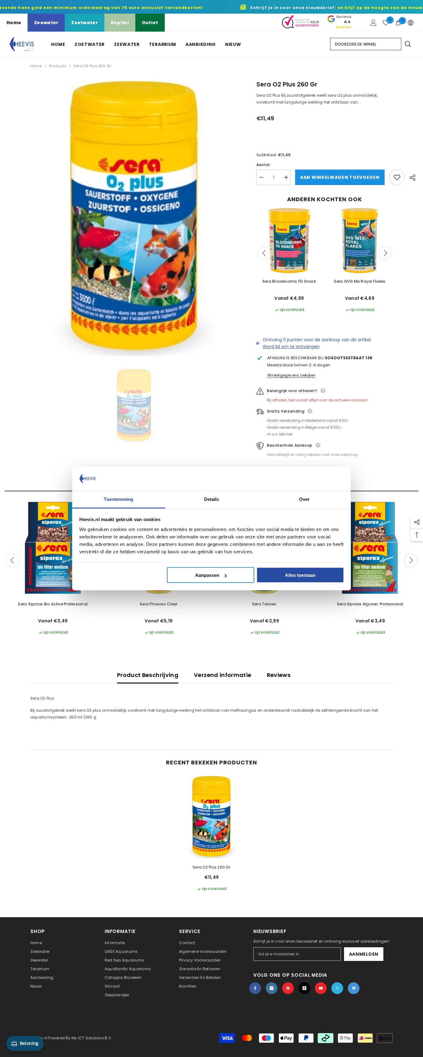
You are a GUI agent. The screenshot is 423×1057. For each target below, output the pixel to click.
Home (14, 23)
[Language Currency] (411, 23)
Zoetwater (84, 23)
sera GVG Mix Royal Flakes (359, 281)
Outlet (150, 23)
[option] (134, 219)
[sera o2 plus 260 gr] (211, 817)
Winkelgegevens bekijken (291, 375)
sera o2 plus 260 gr (211, 867)
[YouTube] (321, 988)
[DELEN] (410, 177)
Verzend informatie (222, 675)
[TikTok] (304, 988)
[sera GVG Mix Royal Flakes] (360, 241)
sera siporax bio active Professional (53, 604)
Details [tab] (211, 499)
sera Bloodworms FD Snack (289, 281)
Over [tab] (304, 499)
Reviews (279, 675)
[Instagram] (271, 988)
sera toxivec (264, 604)
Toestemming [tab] (118, 499)
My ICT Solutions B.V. (92, 1038)
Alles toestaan (300, 575)
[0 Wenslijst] (386, 23)
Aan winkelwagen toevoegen (340, 177)
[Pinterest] (288, 988)
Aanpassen (207, 575)
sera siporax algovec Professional (370, 604)
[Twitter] (337, 988)
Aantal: (263, 164)
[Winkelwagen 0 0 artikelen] (398, 23)
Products (57, 66)
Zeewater (46, 23)
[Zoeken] (407, 44)
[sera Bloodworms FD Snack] (289, 241)
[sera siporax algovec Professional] (370, 548)
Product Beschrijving (147, 675)
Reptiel (120, 23)
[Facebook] (255, 988)
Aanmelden (363, 954)
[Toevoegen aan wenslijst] (397, 177)
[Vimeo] (354, 988)
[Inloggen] (373, 23)
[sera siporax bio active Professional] (53, 548)
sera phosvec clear (158, 604)
